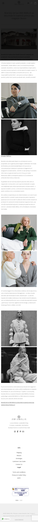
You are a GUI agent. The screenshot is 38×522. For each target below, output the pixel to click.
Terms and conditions (19, 472)
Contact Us (19, 464)
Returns (19, 455)
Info (19, 448)
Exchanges (19, 458)
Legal (19, 467)
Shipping (19, 452)
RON (17, 500)
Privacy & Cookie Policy (19, 475)
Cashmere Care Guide (19, 461)
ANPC (19, 478)
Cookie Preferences (19, 519)
